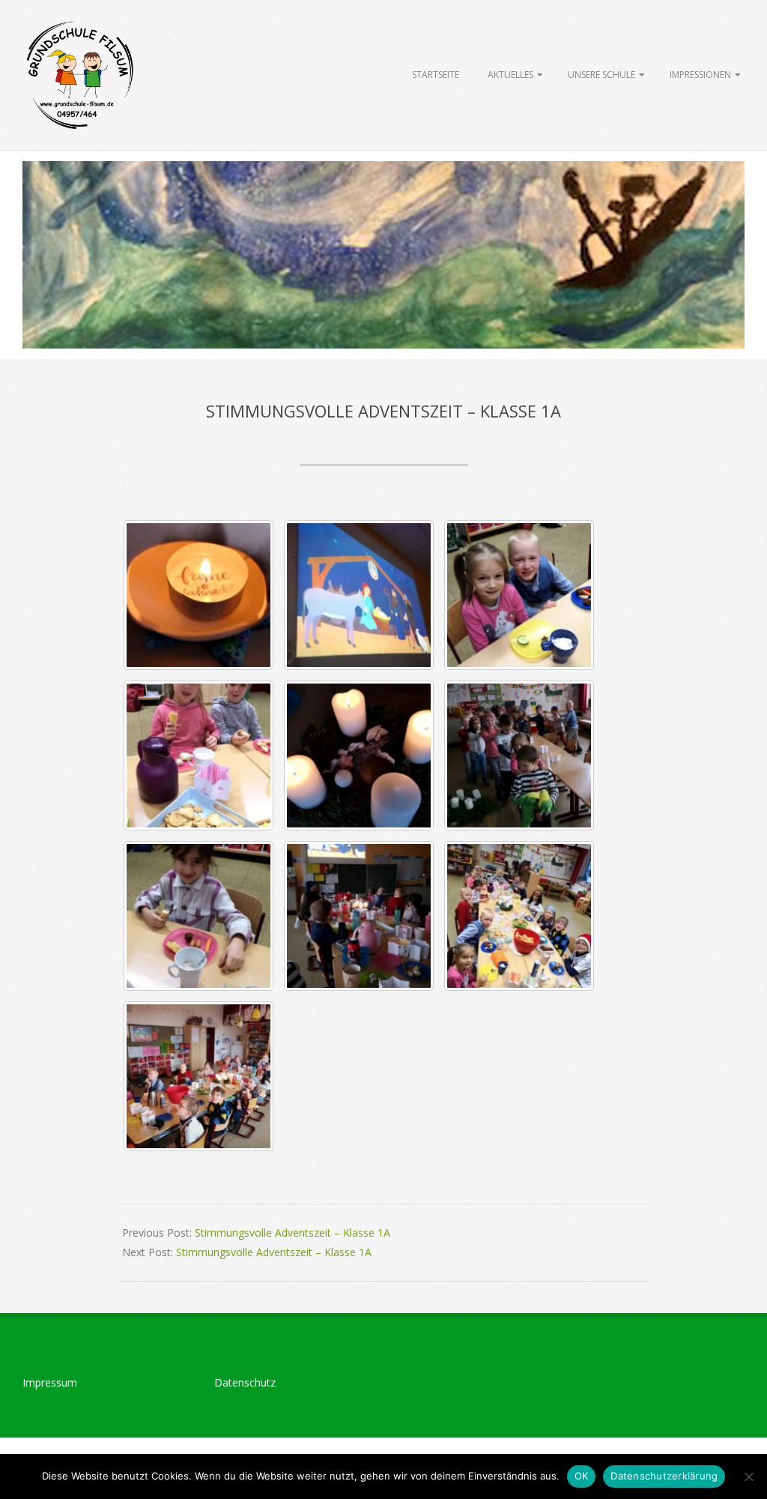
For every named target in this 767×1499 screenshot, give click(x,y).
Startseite (435, 74)
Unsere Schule (601, 74)
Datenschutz (245, 1382)
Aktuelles (510, 74)
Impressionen (700, 74)
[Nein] (748, 1476)
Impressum (49, 1382)
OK (582, 1476)
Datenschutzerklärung (664, 1476)
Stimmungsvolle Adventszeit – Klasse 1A (292, 1232)
